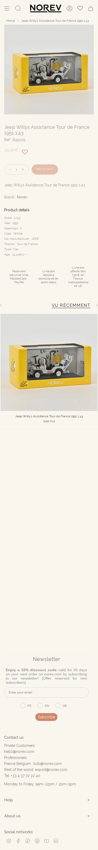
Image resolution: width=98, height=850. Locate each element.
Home (10, 21)
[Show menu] (7, 8)
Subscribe (46, 717)
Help (8, 800)
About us (12, 816)
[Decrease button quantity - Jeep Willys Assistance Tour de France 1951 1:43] (9, 169)
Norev (22, 197)
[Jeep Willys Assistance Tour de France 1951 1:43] (49, 362)
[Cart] (90, 8)
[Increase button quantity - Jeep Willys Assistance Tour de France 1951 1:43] (24, 169)
